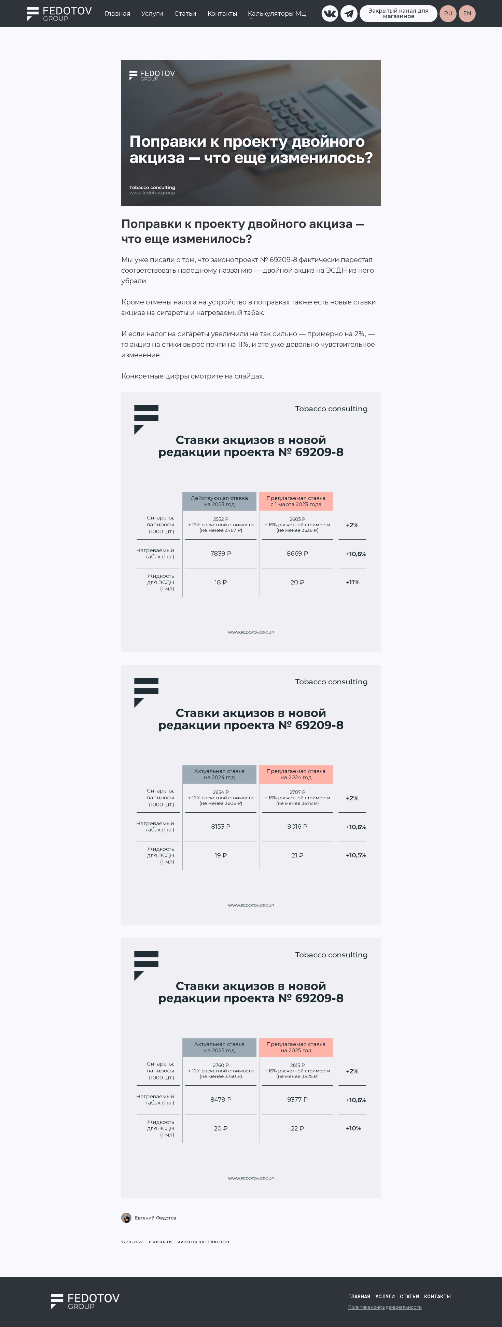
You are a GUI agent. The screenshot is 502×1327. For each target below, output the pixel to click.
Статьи (185, 13)
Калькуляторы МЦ (277, 13)
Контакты (222, 13)
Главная (117, 13)
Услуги (152, 13)
